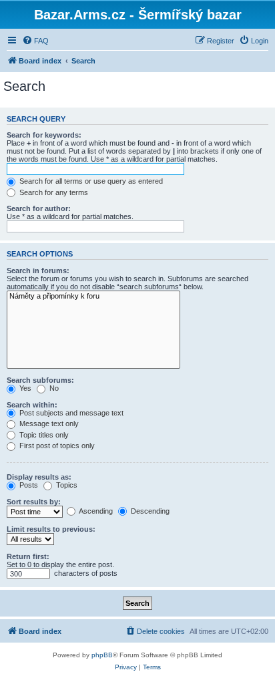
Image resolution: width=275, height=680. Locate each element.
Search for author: (39, 208)
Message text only (48, 423)
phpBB (102, 655)
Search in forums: (38, 271)
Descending (149, 511)
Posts (27, 485)
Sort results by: (34, 502)
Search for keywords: (44, 135)
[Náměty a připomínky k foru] (93, 296)
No (53, 388)
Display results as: (39, 477)
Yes (24, 388)
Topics (65, 485)
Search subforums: (40, 380)
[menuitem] (35, 41)
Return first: (28, 556)
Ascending (95, 511)
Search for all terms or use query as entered (90, 181)
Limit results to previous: (51, 529)
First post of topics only (56, 446)
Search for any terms (52, 192)
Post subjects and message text (70, 413)
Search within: (32, 405)
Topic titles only (43, 435)
